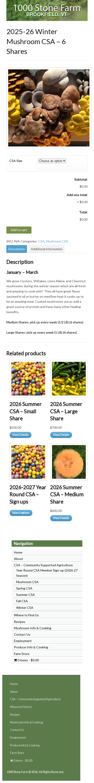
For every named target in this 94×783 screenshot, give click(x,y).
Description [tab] (16, 249)
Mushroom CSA (57, 241)
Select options (20, 512)
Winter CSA (24, 607)
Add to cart (19, 230)
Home (18, 552)
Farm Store (21, 654)
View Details (20, 434)
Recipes (19, 622)
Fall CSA (22, 601)
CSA (41, 241)
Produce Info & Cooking (31, 647)
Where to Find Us (26, 615)
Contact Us (22, 634)
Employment (23, 641)
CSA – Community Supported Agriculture (43, 565)
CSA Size (15, 161)
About (18, 559)
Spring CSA (24, 588)
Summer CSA (25, 595)
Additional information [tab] (47, 249)
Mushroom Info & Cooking (32, 628)
